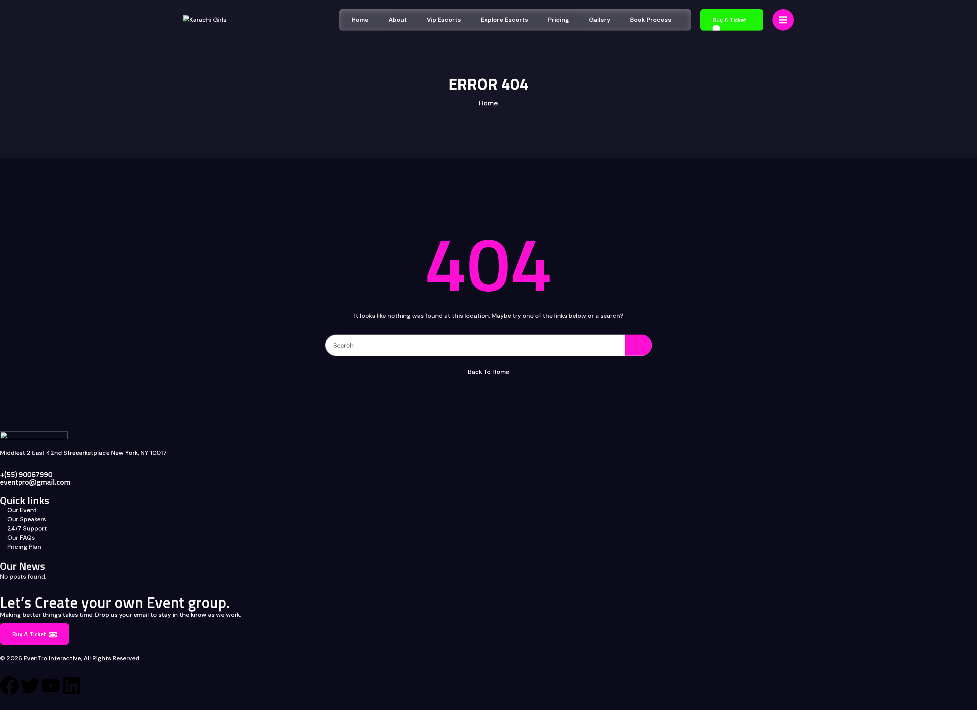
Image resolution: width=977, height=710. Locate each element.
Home (360, 20)
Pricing (558, 20)
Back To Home (488, 372)
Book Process (650, 20)
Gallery (599, 20)
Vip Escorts (444, 20)
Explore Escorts (504, 20)
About (398, 20)
